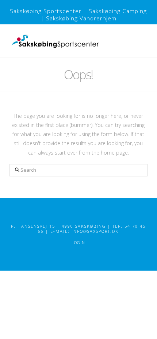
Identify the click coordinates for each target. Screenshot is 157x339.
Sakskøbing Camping (118, 11)
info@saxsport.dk (95, 231)
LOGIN (78, 242)
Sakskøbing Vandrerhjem (81, 18)
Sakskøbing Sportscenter (45, 11)
